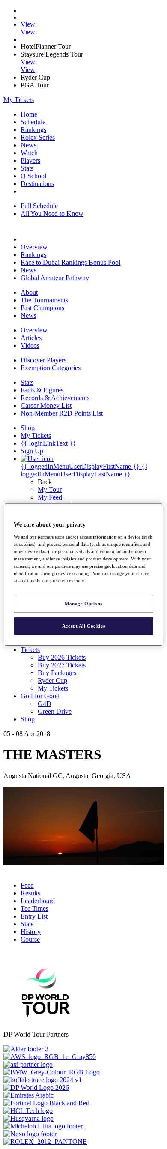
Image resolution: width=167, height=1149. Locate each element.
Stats (27, 168)
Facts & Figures (42, 390)
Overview (34, 247)
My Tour (50, 489)
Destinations (37, 183)
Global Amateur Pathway (55, 277)
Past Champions (42, 307)
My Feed (50, 497)
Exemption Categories (51, 367)
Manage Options (83, 603)
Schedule (33, 122)
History (31, 931)
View (28, 24)
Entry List (34, 916)
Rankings (33, 129)
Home (29, 114)
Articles (31, 337)
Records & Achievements (55, 397)
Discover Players (43, 360)
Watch (29, 152)
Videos (30, 345)
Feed (27, 885)
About (29, 292)
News (28, 145)
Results (30, 893)
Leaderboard (38, 900)
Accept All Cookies (83, 625)
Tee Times (34, 908)
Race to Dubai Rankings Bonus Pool (70, 262)
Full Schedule (39, 205)
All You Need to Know (52, 213)
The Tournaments (44, 300)
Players (30, 160)
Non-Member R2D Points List (62, 413)
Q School (33, 176)
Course (30, 939)
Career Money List (46, 405)
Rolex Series (38, 137)
